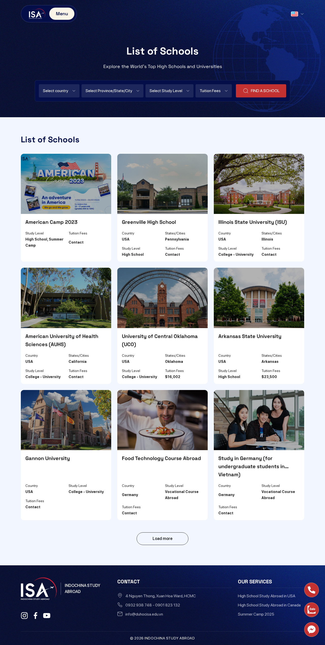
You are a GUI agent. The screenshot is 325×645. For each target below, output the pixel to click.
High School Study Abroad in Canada (269, 605)
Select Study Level (166, 90)
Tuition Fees (210, 90)
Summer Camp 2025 (256, 614)
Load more (162, 538)
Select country (55, 90)
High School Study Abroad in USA (266, 595)
